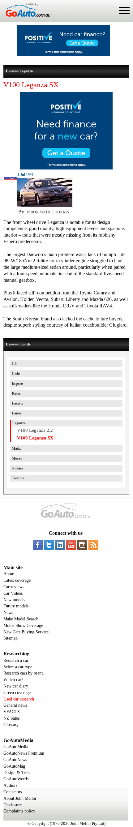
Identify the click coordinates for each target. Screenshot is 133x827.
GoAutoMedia (15, 746)
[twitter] (48, 545)
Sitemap (10, 638)
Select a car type (17, 667)
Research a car (15, 660)
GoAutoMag (14, 766)
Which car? (13, 679)
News (8, 612)
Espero (17, 383)
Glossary (11, 724)
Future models (15, 606)
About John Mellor (19, 798)
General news (15, 705)
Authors (10, 785)
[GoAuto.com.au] (25, 19)
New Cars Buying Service (26, 632)
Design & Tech (16, 772)
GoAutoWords (15, 779)
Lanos (17, 413)
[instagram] (82, 545)
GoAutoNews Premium (23, 753)
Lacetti (17, 403)
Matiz (16, 448)
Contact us (12, 792)
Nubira (17, 468)
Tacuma (18, 478)
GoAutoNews (15, 759)
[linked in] (60, 545)
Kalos (16, 393)
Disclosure (12, 805)
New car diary (15, 686)
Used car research (18, 699)
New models (14, 600)
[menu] (124, 10)
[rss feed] (93, 545)
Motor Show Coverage (23, 625)
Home (8, 574)
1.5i (14, 364)
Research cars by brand (23, 673)
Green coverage (17, 692)
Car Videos (13, 593)
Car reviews (13, 587)
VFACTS (11, 711)
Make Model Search (20, 619)
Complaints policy (19, 811)
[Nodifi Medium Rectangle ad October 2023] (66, 167)
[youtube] (71, 545)
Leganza (19, 423)
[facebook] (37, 545)
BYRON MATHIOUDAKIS (47, 212)
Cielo (16, 373)
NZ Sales (11, 718)
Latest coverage (17, 580)
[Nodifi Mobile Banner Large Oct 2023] (63, 54)
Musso (17, 458)
